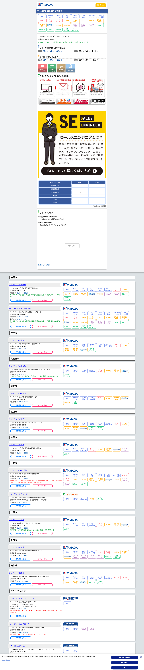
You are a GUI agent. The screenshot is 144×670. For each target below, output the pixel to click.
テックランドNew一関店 (18, 470)
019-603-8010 (22, 293)
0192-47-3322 (22, 374)
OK (125, 667)
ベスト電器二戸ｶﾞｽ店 (17, 646)
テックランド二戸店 (16, 520)
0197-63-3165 (22, 609)
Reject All (124, 662)
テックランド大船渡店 (17, 366)
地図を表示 (72, 246)
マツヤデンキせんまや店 (18, 494)
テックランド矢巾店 (16, 573)
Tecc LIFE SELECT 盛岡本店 (20, 308)
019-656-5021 (52, 60)
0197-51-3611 (22, 555)
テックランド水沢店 (16, 547)
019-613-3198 (22, 581)
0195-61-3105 (22, 632)
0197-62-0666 (22, 427)
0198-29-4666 (22, 402)
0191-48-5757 (22, 478)
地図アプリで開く (44, 265)
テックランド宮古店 (16, 340)
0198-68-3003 (22, 453)
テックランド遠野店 (16, 445)
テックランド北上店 (16, 419)
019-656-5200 (52, 50)
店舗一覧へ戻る (101, 5)
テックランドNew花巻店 (18, 393)
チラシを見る (42, 300)
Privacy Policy (6, 660)
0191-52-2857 (22, 502)
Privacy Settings (125, 657)
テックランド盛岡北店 (17, 285)
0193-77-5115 (22, 348)
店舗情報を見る (21, 300)
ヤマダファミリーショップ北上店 (21, 598)
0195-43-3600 (22, 528)
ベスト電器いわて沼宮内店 (19, 624)
